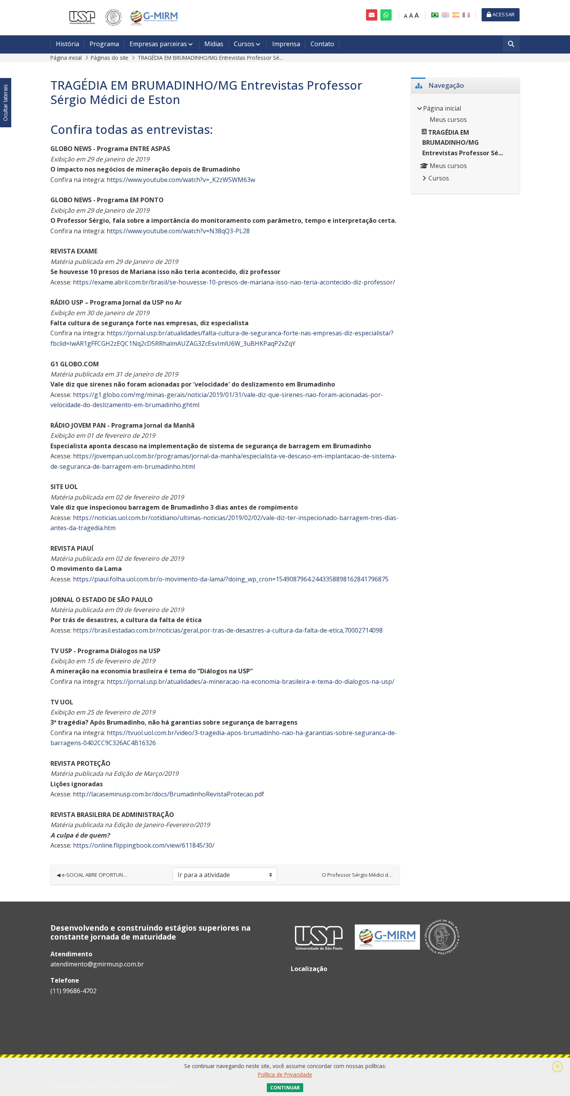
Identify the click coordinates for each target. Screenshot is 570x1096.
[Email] (371, 15)
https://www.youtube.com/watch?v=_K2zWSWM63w (181, 179)
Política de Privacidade (285, 1074)
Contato (322, 44)
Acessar (503, 14)
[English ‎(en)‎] (445, 14)
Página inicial (66, 57)
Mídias (213, 44)
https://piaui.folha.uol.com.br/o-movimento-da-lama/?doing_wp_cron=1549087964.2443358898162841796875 (231, 579)
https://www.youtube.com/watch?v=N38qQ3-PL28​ (177, 231)
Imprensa (286, 44)
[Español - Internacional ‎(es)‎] (455, 14)
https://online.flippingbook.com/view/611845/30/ (143, 845)
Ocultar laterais (5, 103)
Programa (104, 44)
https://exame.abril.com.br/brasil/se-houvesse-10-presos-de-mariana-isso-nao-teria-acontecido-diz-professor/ (234, 282)
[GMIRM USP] (120, 17)
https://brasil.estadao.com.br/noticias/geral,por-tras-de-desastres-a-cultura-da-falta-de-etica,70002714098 (228, 630)
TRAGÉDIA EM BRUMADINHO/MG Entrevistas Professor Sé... (210, 57)
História (67, 44)
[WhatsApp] (386, 15)
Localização (309, 968)
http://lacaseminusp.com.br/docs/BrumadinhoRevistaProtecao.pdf (168, 794)
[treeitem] (465, 144)
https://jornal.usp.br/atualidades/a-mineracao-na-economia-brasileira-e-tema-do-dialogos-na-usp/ (250, 681)
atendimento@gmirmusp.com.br (97, 964)
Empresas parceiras (158, 44)
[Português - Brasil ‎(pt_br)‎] (435, 14)
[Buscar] (511, 44)
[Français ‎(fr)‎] (466, 14)
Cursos (244, 44)
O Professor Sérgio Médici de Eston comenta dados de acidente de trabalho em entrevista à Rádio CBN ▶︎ (357, 874)
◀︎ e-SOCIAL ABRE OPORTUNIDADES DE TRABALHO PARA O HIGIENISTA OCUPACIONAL (92, 874)
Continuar (285, 1087)
